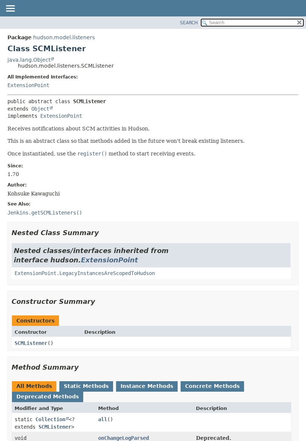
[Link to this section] (104, 233)
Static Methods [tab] (86, 386)
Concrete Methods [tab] (212, 386)
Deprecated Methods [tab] (47, 397)
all (102, 419)
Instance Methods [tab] (147, 386)
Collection (50, 419)
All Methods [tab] (34, 386)
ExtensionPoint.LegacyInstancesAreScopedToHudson (85, 273)
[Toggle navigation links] (10, 9)
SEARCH (189, 22)
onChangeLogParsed (123, 438)
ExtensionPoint (28, 85)
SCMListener (31, 343)
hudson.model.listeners (64, 37)
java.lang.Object (28, 60)
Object (40, 109)
